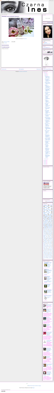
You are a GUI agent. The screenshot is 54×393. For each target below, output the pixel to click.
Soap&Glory (49, 234)
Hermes (50, 229)
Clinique (45, 207)
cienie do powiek (49, 226)
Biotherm (49, 236)
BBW (50, 235)
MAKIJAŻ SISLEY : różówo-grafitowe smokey (47, 83)
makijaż (45, 205)
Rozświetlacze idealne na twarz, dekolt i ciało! (47, 77)
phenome (49, 223)
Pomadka (51, 219)
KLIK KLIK (25, 38)
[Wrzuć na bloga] (12, 41)
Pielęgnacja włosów (45, 252)
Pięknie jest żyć (46, 269)
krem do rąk (47, 225)
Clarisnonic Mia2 (45, 237)
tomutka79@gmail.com (46, 47)
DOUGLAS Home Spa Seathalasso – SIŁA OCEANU (47, 118)
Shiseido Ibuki (47, 239)
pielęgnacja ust (45, 235)
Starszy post (39, 69)
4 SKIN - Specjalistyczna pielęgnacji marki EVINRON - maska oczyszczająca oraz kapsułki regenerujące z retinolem (48, 279)
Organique (50, 217)
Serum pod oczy (49, 232)
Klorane (44, 230)
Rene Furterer (47, 231)
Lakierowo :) (48, 317)
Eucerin (48, 246)
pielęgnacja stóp (45, 242)
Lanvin (47, 249)
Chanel (47, 206)
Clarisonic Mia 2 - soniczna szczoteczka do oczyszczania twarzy (49, 311)
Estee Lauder (46, 213)
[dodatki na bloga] (50, 22)
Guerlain (47, 208)
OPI (51, 250)
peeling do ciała (48, 215)
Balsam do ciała (49, 233)
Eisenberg (50, 210)
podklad (45, 227)
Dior (51, 205)
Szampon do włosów (46, 222)
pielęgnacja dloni (48, 220)
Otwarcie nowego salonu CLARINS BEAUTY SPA (47, 139)
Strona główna (21, 69)
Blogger (33, 387)
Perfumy (46, 218)
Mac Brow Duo (46, 250)
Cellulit (51, 221)
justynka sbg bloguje (47, 284)
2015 (45, 161)
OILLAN (49, 250)
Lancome (47, 219)
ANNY (44, 224)
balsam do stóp (50, 240)
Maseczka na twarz (46, 221)
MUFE (50, 230)
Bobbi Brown (46, 229)
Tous (44, 225)
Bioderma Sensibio (49, 228)
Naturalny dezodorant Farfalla (48, 286)
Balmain (47, 224)
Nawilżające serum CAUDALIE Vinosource (47, 115)
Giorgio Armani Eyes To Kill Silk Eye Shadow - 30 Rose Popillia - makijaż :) (49, 350)
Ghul (50, 237)
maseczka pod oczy (48, 241)
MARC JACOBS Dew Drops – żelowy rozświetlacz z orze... (47, 132)
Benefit (44, 216)
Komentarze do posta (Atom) (23, 71)
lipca (45, 75)
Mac (51, 207)
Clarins (44, 210)
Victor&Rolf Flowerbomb (47, 254)
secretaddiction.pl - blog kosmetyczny (47, 263)
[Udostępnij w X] (13, 41)
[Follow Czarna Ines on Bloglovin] (46, 65)
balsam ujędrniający (50, 255)
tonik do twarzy (50, 227)
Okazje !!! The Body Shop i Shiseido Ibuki (49, 365)
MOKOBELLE (50, 249)
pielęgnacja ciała (46, 212)
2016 (45, 160)
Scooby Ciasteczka (47, 276)
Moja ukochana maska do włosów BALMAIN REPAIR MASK (47, 97)
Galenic (50, 246)
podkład (50, 242)
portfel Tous (44, 256)
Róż (43, 217)
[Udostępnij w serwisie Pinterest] (14, 41)
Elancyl (51, 224)
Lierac (47, 217)
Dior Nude (44, 246)
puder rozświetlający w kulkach (47, 257)
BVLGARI (44, 228)
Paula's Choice (49, 251)
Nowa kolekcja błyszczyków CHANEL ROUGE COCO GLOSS (47, 112)
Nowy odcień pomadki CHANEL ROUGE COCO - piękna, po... (47, 105)
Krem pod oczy (49, 216)
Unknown (45, 42)
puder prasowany (49, 256)
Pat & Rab (44, 234)
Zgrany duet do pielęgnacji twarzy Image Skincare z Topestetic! (49, 265)
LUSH (47, 230)
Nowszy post (4, 69)
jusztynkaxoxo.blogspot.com (48, 296)
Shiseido (47, 211)
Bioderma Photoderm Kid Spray (47, 245)
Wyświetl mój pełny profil (46, 43)
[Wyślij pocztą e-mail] (11, 41)
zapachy (50, 218)
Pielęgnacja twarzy (46, 209)
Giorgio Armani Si (46, 247)
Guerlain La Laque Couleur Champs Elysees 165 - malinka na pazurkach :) (49, 334)
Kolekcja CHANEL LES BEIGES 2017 (47, 108)
